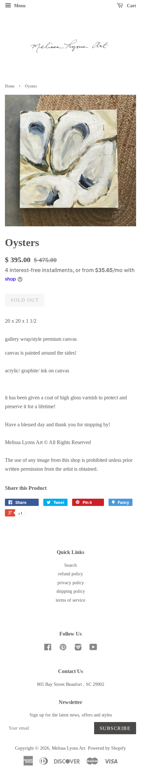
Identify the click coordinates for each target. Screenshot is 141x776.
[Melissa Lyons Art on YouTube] (93, 648)
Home (9, 86)
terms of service (70, 600)
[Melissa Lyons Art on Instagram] (78, 648)
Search (70, 565)
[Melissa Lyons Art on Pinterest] (63, 648)
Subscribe (115, 728)
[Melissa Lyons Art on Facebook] (47, 648)
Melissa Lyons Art (68, 748)
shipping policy (70, 591)
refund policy (70, 573)
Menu (19, 5)
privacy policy (70, 582)
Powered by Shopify (107, 748)
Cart (131, 5)
